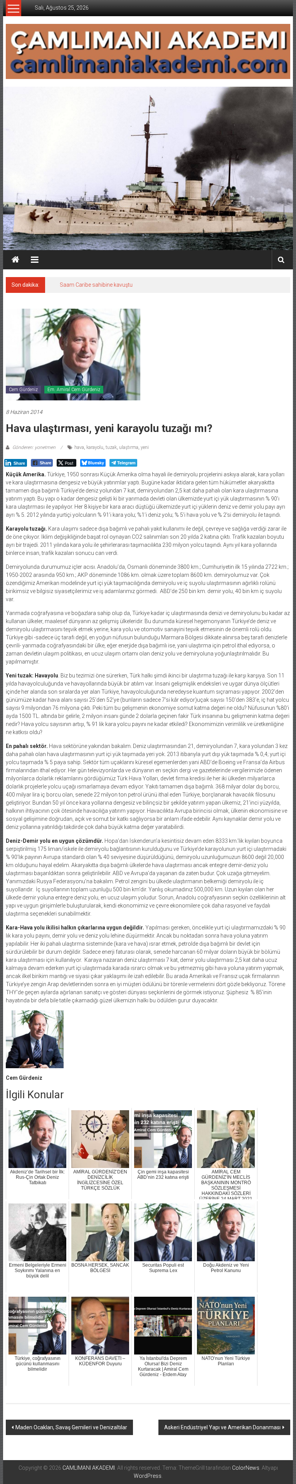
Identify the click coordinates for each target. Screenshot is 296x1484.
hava (79, 447)
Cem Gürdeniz (23, 389)
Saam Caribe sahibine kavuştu (96, 285)
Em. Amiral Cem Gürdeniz (73, 389)
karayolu (94, 447)
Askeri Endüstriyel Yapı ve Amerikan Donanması (222, 1427)
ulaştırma (128, 447)
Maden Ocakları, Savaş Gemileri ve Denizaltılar (71, 1427)
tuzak (111, 447)
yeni (145, 447)
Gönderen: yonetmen (34, 447)
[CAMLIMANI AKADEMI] (15, 259)
